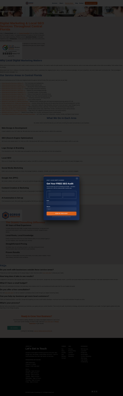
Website (48, 206)
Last (62, 197)
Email (48, 200)
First (49, 197)
